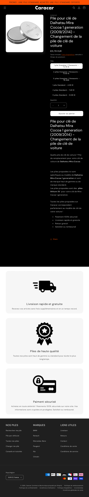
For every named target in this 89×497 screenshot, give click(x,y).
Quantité (53, 100)
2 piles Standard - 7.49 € (64, 90)
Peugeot (36, 446)
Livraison (64, 430)
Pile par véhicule (12, 436)
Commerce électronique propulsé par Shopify (47, 485)
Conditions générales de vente (73, 490)
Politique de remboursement (73, 485)
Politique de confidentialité (28, 488)
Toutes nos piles (12, 441)
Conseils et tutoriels (14, 451)
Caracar (28, 485)
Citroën (36, 457)
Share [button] (55, 239)
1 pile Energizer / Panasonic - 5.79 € (66, 66)
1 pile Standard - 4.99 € (63, 85)
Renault (36, 436)
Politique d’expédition (64, 488)
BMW (35, 430)
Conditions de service (69, 451)
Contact (63, 441)
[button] (4, 7)
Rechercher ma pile (14, 430)
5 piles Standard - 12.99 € (64, 95)
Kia (34, 451)
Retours (63, 436)
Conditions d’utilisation (47, 488)
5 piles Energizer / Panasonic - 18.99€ (66, 79)
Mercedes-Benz (39, 441)
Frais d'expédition (68, 55)
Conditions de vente (68, 446)
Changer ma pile (12, 446)
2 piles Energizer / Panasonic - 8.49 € (66, 73)
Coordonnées (78, 488)
